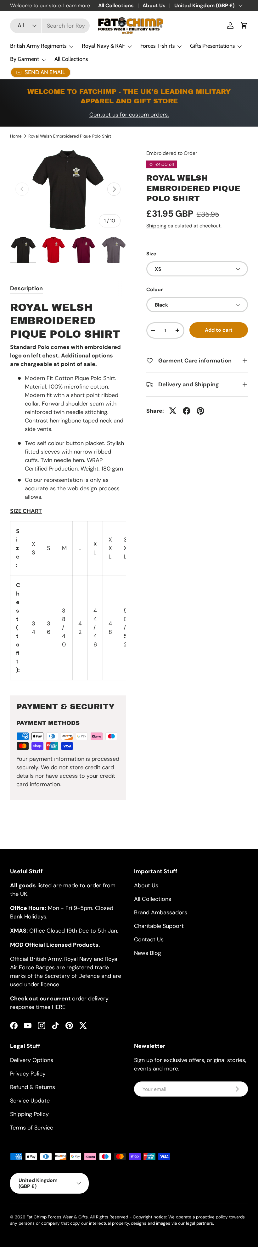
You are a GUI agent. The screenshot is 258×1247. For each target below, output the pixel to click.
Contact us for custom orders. (129, 114)
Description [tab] (26, 288)
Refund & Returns (32, 1087)
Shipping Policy (29, 1114)
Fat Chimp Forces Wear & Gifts (57, 1217)
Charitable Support (159, 926)
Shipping (156, 225)
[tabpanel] (68, 491)
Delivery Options (31, 1060)
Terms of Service (31, 1127)
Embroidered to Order (171, 153)
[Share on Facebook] (187, 411)
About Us (154, 5)
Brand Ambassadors (160, 912)
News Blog (147, 953)
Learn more (76, 5)
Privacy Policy (28, 1073)
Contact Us (149, 939)
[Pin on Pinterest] (200, 411)
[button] (244, 25)
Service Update (30, 1100)
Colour (154, 289)
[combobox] (50, 26)
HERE (58, 1007)
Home (16, 136)
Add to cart (219, 330)
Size (151, 253)
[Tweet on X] (173, 411)
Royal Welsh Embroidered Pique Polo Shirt (69, 136)
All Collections (116, 5)
